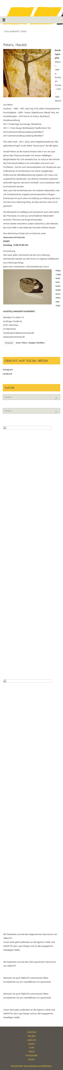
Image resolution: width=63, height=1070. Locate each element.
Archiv (31, 1059)
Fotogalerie (31, 1055)
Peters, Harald (14, 44)
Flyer (31, 1047)
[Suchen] (56, 398)
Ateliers (31, 1036)
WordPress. (46, 1066)
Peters (24, 342)
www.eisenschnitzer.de (14, 237)
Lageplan (31, 1040)
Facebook (7, 373)
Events (31, 1044)
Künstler (31, 1032)
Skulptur (32, 342)
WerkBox (41, 342)
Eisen (18, 342)
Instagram (8, 369)
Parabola (33, 1066)
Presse (31, 1051)
